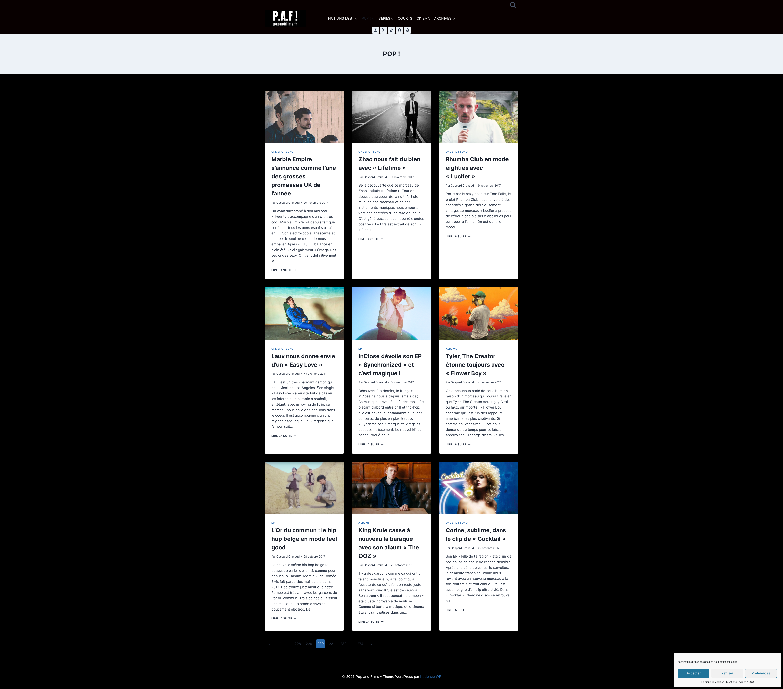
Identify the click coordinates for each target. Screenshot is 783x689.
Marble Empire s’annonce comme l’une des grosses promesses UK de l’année (303, 176)
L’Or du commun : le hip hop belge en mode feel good (304, 539)
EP (360, 348)
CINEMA (423, 18)
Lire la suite (283, 270)
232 (343, 644)
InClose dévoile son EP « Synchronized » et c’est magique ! (390, 365)
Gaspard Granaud (288, 202)
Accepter (694, 673)
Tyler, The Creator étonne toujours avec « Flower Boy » (475, 365)
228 (298, 644)
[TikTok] (391, 30)
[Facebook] (399, 30)
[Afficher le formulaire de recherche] (513, 5)
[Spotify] (407, 30)
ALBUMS (451, 348)
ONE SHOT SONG (282, 151)
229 (309, 644)
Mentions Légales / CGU (740, 681)
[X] (383, 30)
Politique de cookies (712, 681)
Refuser (727, 673)
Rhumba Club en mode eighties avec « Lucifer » (477, 168)
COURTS (405, 18)
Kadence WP (430, 677)
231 (332, 644)
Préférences (761, 673)
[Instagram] (375, 30)
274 (360, 644)
